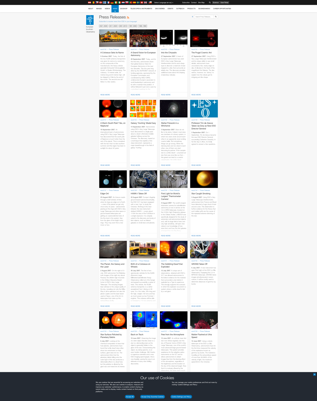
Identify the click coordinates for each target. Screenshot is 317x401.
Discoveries (160, 9)
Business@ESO (204, 9)
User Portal (224, 2)
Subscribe (186, 2)
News (115, 9)
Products (191, 9)
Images (99, 9)
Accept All (129, 397)
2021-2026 (103, 26)
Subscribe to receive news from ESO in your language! (118, 21)
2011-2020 (113, 26)
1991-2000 (133, 26)
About (90, 9)
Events (170, 9)
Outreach (180, 9)
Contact (194, 2)
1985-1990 (142, 26)
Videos (107, 9)
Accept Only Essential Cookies (152, 397)
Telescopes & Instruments (141, 9)
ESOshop (123, 9)
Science (216, 2)
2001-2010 (123, 26)
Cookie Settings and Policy (181, 397)
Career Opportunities (222, 9)
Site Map (201, 2)
